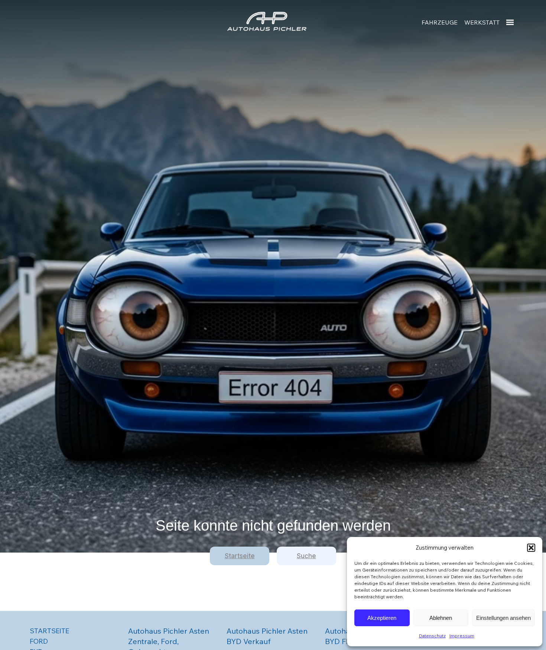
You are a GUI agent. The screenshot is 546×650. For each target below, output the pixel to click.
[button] (531, 547)
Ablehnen (440, 618)
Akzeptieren (381, 618)
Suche (306, 556)
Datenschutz (432, 635)
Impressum (461, 635)
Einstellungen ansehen (503, 618)
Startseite (240, 556)
